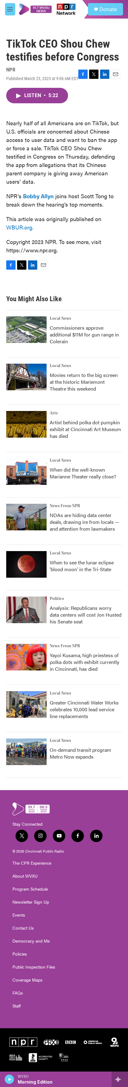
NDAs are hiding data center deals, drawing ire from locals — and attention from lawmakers (84, 521)
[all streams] (120, 1079)
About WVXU (25, 876)
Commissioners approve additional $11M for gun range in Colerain (84, 334)
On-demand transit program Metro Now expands (80, 753)
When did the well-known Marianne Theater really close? (83, 473)
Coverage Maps (27, 980)
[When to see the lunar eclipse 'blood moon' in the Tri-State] (26, 564)
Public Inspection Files (33, 967)
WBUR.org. (20, 227)
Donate (108, 9)
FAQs (17, 993)
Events (18, 915)
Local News (60, 318)
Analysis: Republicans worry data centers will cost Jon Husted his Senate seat (85, 614)
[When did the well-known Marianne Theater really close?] (26, 471)
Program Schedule (30, 889)
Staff (16, 1006)
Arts (54, 413)
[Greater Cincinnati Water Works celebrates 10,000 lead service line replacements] (26, 704)
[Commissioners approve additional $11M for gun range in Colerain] (26, 329)
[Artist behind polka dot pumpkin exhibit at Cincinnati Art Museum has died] (26, 424)
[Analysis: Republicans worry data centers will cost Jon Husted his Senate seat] (26, 610)
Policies (19, 954)
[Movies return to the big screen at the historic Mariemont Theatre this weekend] (26, 377)
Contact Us (23, 928)
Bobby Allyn (38, 196)
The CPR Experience (31, 863)
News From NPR (65, 505)
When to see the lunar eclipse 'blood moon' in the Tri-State (82, 566)
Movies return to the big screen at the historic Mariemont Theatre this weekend (84, 381)
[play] (9, 1079)
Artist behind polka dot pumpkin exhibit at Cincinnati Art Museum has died (85, 429)
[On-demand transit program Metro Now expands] (26, 751)
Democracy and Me (31, 941)
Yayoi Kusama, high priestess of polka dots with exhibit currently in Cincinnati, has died (84, 662)
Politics (57, 598)
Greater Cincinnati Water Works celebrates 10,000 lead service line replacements (84, 709)
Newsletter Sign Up (30, 902)
